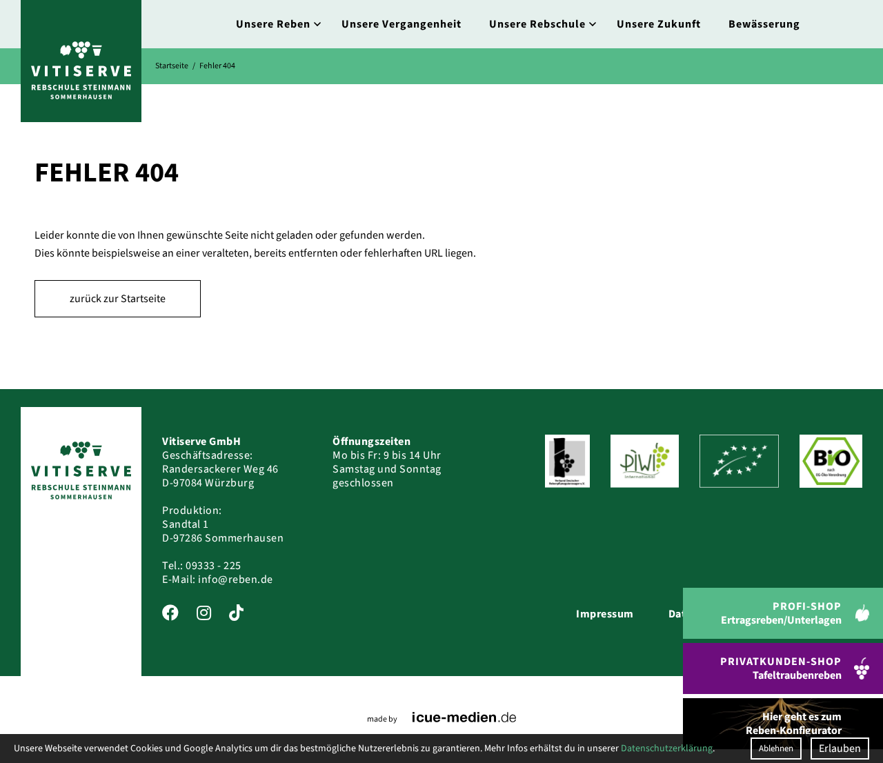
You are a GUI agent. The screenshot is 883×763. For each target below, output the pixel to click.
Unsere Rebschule (537, 24)
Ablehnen (776, 748)
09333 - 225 (213, 565)
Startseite (171, 66)
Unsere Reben (273, 24)
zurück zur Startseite (118, 298)
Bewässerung (764, 24)
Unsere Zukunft (659, 24)
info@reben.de (235, 579)
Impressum (605, 614)
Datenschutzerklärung (667, 748)
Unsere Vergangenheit (401, 24)
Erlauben (840, 748)
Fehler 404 (217, 66)
